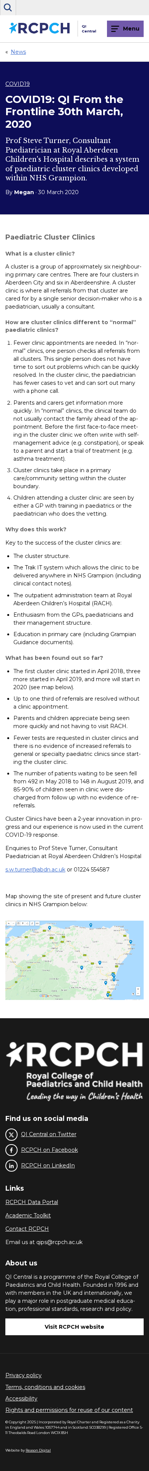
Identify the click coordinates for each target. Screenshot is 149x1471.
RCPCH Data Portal (31, 1202)
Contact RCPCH (27, 1228)
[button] (8, 7)
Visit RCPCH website (74, 1326)
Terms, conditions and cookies (45, 1387)
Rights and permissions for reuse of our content (69, 1410)
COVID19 (17, 83)
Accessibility (21, 1398)
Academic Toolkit (28, 1215)
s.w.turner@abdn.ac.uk (35, 869)
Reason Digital (38, 1450)
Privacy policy (23, 1375)
